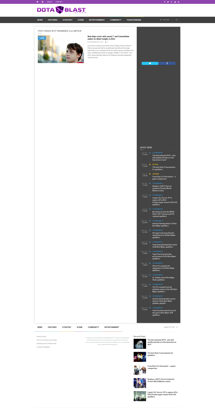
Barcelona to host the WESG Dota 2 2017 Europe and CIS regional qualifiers (163, 214)
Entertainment (97, 20)
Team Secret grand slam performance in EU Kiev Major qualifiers (164, 256)
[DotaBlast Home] (37, 2)
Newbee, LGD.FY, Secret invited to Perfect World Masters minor (161, 188)
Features (52, 20)
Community (115, 20)
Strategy (68, 20)
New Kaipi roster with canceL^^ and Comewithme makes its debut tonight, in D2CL (108, 37)
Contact (59, 2)
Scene (81, 20)
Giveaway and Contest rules (46, 343)
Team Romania (134, 20)
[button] (176, 20)
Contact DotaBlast (43, 347)
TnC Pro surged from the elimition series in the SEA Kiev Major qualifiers (164, 289)
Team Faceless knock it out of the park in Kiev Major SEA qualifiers (164, 312)
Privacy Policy (41, 336)
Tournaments (157, 153)
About (49, 2)
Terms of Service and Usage (47, 340)
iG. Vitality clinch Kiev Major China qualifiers (163, 278)
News (40, 20)
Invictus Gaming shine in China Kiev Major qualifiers (164, 224)
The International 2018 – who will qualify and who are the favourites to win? (164, 157)
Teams (41, 38)
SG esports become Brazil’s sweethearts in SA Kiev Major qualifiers (164, 235)
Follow (165, 20)
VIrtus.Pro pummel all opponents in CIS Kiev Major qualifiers (163, 268)
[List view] (42, 2)
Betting (155, 164)
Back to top (169, 327)
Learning (155, 174)
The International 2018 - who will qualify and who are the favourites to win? (162, 342)
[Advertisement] (135, 9)
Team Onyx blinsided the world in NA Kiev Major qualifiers (164, 246)
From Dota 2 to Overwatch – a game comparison (164, 178)
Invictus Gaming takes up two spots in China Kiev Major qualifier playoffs (163, 301)
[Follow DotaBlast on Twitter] (150, 63)
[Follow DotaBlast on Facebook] (167, 63)
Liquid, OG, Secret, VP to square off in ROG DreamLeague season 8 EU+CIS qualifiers (164, 201)
